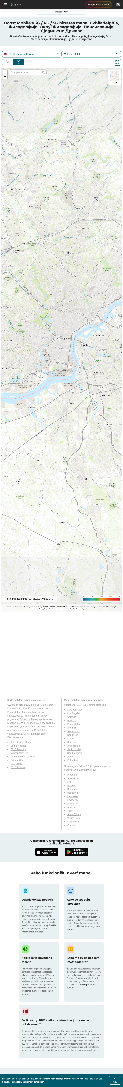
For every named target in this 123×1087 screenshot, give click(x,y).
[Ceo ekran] (117, 62)
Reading (71, 785)
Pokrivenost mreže (8, 62)
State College (74, 814)
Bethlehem (73, 792)
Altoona (71, 807)
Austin (70, 756)
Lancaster (72, 796)
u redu (115, 1080)
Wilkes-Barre (73, 818)
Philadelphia (74, 724)
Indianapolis (73, 745)
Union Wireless (18, 745)
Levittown (72, 800)
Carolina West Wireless (23, 756)
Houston (71, 720)
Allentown (72, 778)
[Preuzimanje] (46, 852)
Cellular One (17, 760)
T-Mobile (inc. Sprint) (22, 742)
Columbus (72, 760)
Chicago (71, 716)
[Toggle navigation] (5, 4)
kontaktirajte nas (84, 984)
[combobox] (32, 54)
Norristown (73, 821)
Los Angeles (73, 713)
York (69, 810)
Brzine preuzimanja (18, 62)
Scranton (72, 789)
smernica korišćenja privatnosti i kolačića (64, 1079)
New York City (74, 709)
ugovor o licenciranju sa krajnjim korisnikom (23, 1082)
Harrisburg (72, 803)
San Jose (72, 742)
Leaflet (7, 607)
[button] (5, 72)
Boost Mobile (27, 719)
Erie (69, 781)
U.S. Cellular (17, 763)
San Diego (72, 735)
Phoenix (71, 727)
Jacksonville (74, 749)
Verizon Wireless (19, 753)
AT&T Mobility (18, 749)
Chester (71, 825)
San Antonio (73, 731)
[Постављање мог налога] (118, 4)
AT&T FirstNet (18, 767)
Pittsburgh (72, 774)
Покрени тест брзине (98, 4)
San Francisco (74, 753)
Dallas (70, 738)
